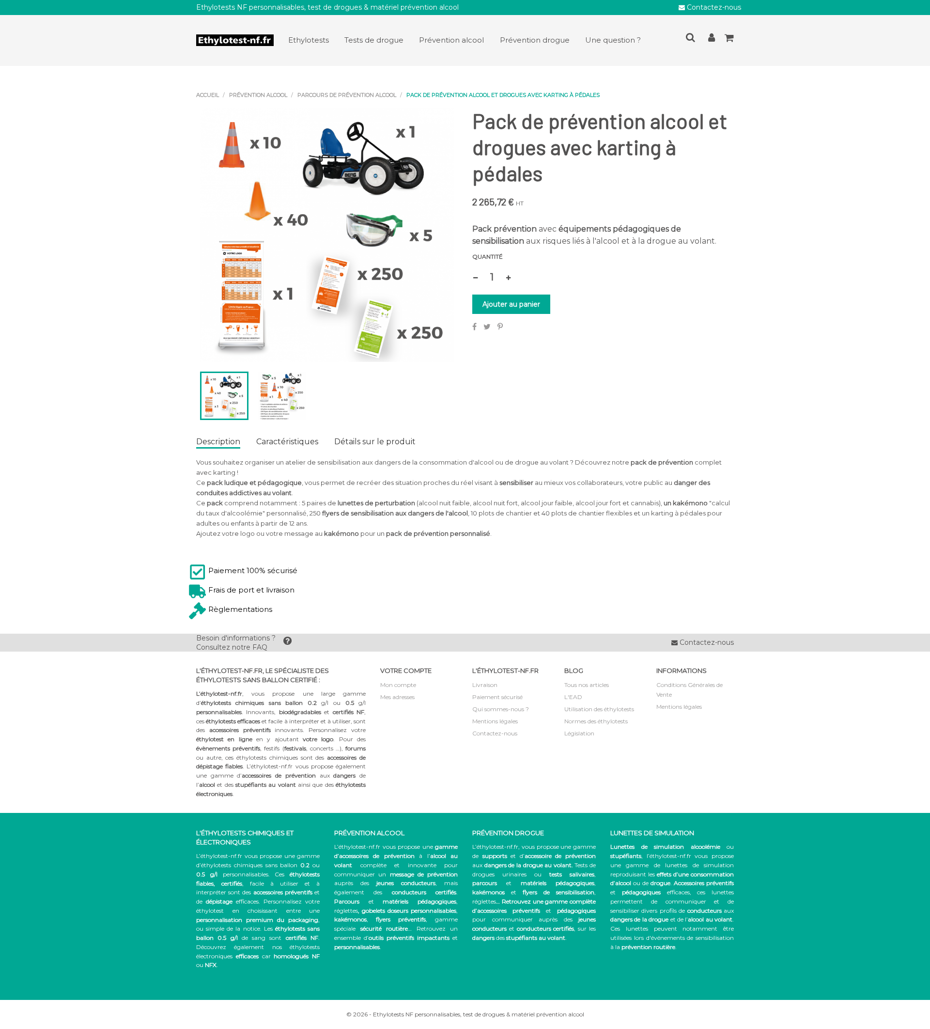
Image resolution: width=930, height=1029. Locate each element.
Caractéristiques (287, 441)
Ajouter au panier (511, 304)
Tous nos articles (586, 684)
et (533, 883)
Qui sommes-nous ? (500, 709)
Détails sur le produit (375, 441)
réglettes (346, 910)
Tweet (487, 326)
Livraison (484, 684)
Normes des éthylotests (596, 721)
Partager (474, 326)
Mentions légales (495, 721)
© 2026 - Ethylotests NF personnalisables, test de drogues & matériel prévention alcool (465, 1014)
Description (218, 441)
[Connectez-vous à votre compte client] (711, 39)
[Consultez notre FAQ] (287, 643)
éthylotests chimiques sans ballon (249, 865)
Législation (579, 733)
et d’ (539, 855)
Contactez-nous (713, 7)
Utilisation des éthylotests (599, 709)
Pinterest (500, 326)
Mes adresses (397, 697)
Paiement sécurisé (497, 697)
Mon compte (398, 684)
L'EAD (573, 697)
